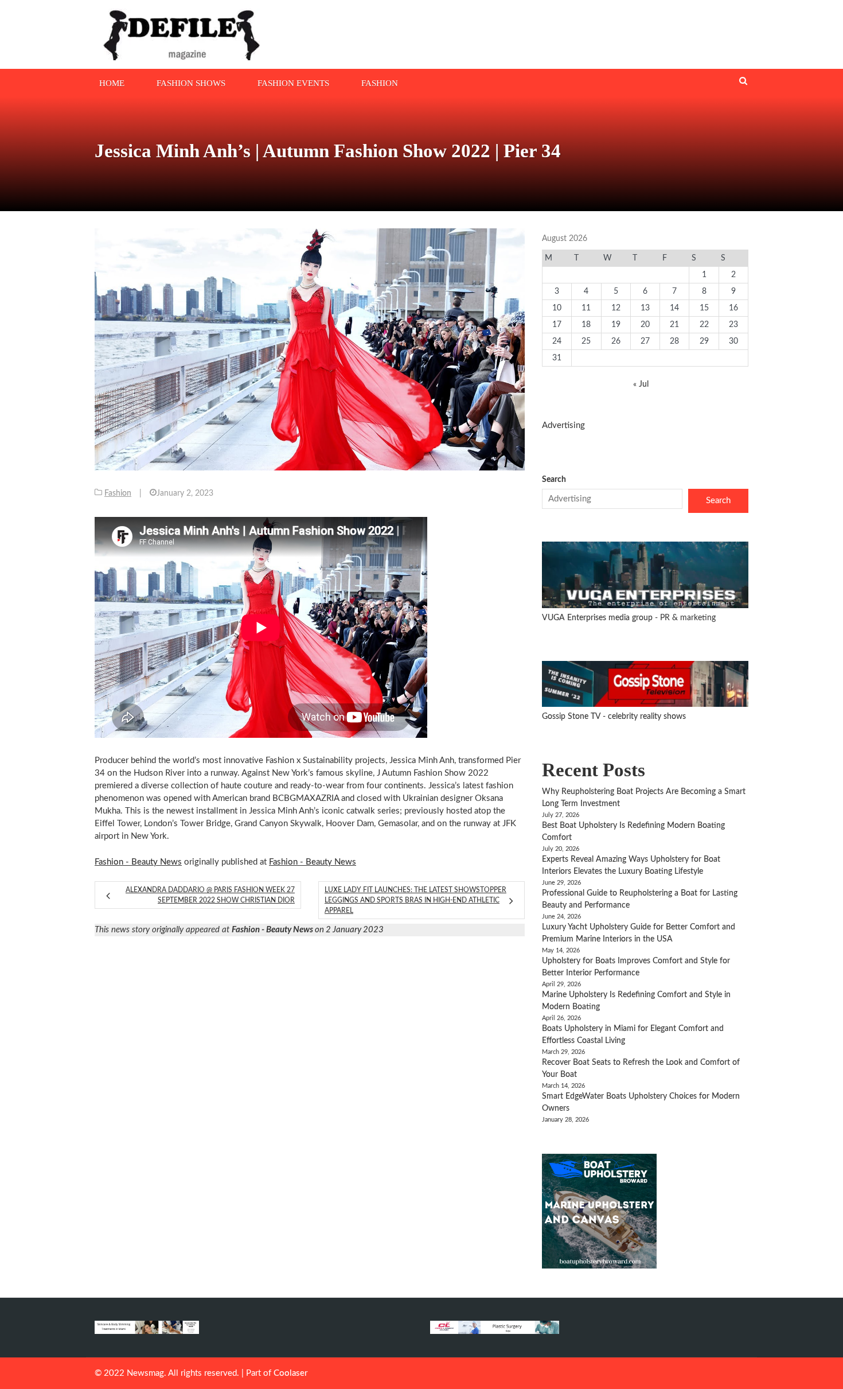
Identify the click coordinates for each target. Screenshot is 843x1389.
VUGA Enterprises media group (598, 618)
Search (554, 480)
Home (111, 83)
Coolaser (290, 1373)
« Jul (641, 384)
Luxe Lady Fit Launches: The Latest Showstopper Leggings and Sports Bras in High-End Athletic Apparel (415, 900)
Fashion (379, 83)
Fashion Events (293, 83)
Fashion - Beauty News (138, 862)
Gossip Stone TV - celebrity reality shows (614, 717)
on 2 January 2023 (308, 929)
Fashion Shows (191, 83)
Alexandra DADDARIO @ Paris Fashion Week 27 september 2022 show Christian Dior (210, 895)
